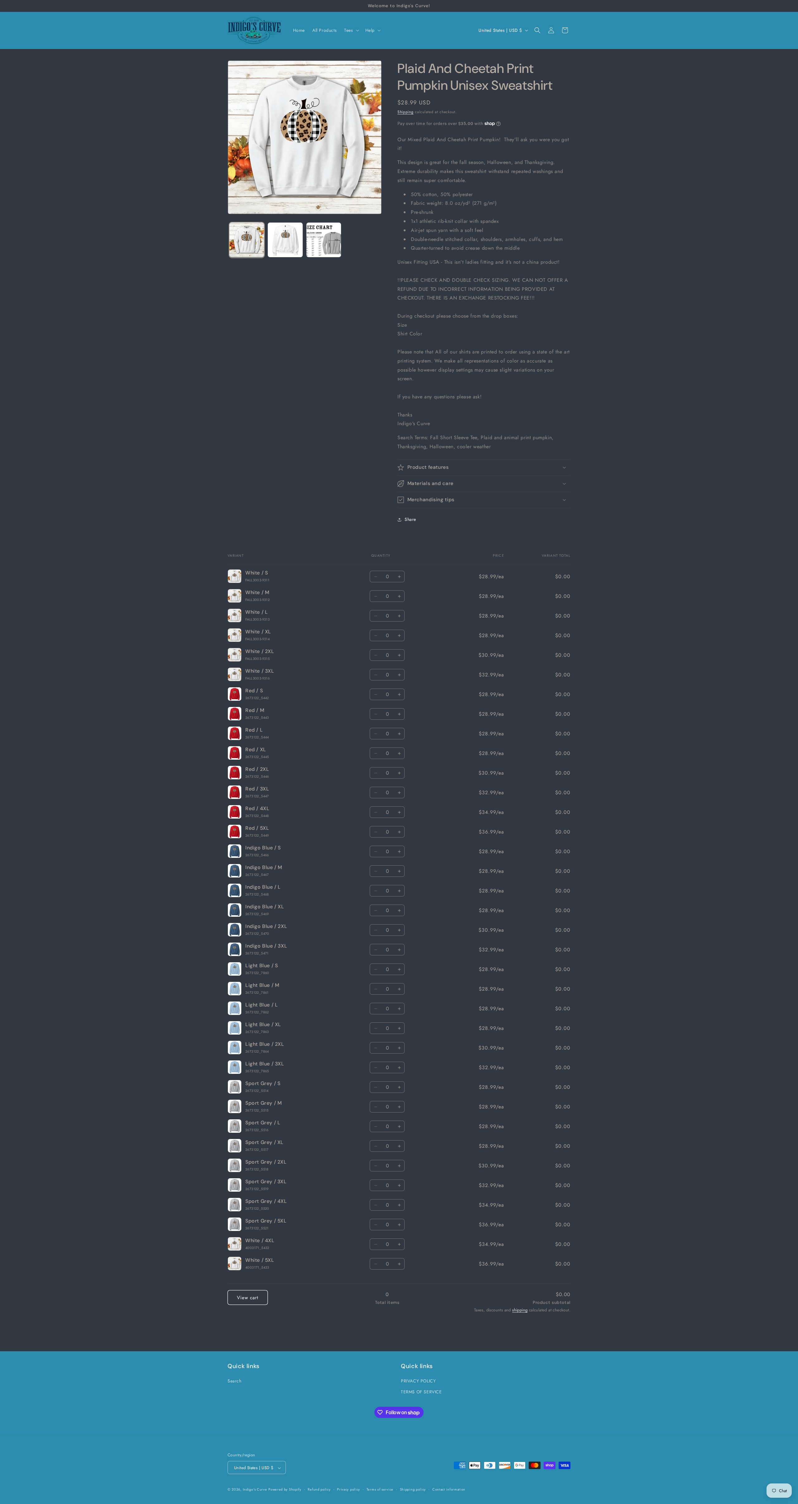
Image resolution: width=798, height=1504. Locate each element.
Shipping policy (413, 1489)
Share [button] (410, 519)
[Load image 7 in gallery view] (323, 239)
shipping (519, 1310)
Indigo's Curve (255, 1489)
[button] (350, 30)
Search (235, 1381)
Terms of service (380, 1489)
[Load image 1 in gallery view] (246, 239)
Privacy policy (348, 1489)
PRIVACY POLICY (418, 1381)
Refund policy (319, 1489)
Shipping (405, 112)
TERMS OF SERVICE (421, 1392)
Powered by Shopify (284, 1489)
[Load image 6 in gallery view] (285, 239)
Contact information (448, 1489)
